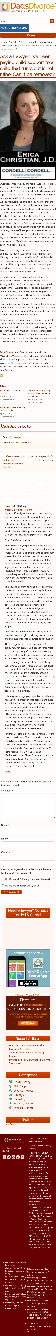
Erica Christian (7, 352)
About (32, 1146)
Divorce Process (23, 1090)
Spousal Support (23, 1108)
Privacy (48, 1146)
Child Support (21, 1086)
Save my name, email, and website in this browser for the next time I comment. (26, 871)
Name (5, 825)
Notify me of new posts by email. (22, 885)
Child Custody (22, 1082)
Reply (7, 771)
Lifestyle (19, 1095)
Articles (14, 42)
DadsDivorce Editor (17, 426)
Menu (29, 35)
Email (4, 838)
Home (5, 42)
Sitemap (32, 1149)
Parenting (20, 1099)
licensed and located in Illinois (38, 260)
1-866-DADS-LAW (14, 28)
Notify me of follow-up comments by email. (27, 879)
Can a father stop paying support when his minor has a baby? (39, 393)
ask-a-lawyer (14, 437)
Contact (40, 1146)
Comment (7, 790)
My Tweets (11, 1124)
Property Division (23, 1103)
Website (5, 852)
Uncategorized (21, 442)
